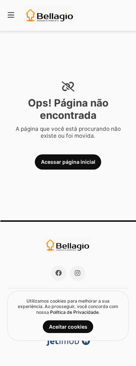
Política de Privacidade (74, 312)
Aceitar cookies (68, 327)
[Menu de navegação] (11, 15)
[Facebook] (58, 273)
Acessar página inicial (68, 162)
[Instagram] (77, 273)
